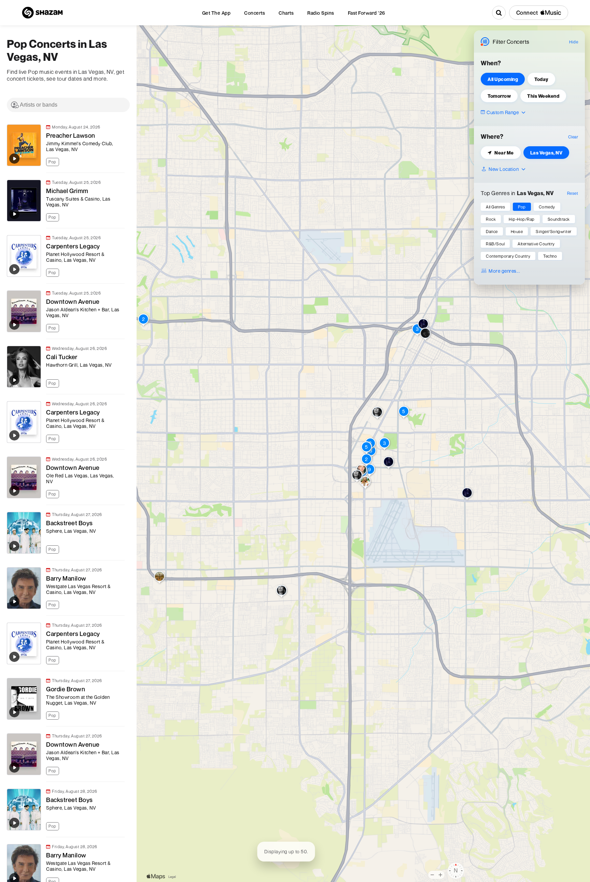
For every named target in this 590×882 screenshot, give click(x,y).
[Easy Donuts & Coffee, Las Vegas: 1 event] (357, 476)
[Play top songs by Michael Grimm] (14, 214)
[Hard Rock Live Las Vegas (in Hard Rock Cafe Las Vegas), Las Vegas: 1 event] (365, 483)
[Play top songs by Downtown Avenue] (14, 325)
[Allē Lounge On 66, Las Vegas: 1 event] (377, 413)
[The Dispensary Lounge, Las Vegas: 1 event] (467, 494)
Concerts (254, 13)
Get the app (216, 13)
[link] (65, 145)
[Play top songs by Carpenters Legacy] (14, 269)
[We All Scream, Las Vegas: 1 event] (425, 334)
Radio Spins (320, 13)
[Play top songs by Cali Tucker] (14, 380)
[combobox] (68, 105)
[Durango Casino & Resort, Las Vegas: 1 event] (159, 578)
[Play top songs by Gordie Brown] (14, 712)
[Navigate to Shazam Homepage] (42, 12)
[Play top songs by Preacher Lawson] (14, 158)
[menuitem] (216, 13)
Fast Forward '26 (366, 13)
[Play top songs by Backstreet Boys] (14, 546)
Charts (286, 13)
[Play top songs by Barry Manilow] (14, 601)
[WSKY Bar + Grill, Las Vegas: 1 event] (281, 592)
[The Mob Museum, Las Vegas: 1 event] (423, 325)
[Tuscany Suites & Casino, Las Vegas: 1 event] (388, 463)
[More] (123, 161)
